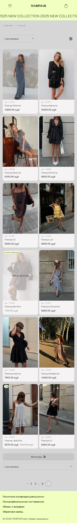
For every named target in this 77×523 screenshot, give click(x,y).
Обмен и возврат (14, 506)
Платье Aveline (13, 373)
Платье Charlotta (50, 306)
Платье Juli (47, 239)
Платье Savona (13, 172)
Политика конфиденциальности (23, 496)
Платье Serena (49, 105)
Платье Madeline (50, 373)
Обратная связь (13, 511)
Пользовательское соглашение (23, 501)
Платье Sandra (13, 306)
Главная (8, 25)
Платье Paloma (13, 105)
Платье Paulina (49, 172)
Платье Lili (10, 239)
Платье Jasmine (13, 440)
